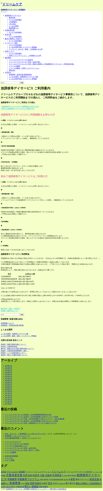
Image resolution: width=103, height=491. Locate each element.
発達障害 (15, 483)
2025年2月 (8, 370)
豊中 (67, 483)
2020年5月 (8, 383)
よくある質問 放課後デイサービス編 (14, 334)
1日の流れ (12, 24)
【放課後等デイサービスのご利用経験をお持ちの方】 (20, 106)
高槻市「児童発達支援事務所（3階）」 (15, 351)
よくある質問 (14, 26)
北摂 (25, 475)
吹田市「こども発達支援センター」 (14, 353)
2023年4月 (8, 374)
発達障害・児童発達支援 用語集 (12, 325)
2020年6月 (8, 380)
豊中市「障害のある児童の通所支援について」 (18, 348)
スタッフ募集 (9, 460)
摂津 (69, 475)
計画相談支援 (61, 483)
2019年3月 (8, 385)
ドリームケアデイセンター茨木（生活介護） (25, 62)
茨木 (50, 483)
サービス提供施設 (15, 20)
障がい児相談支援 (17, 487)
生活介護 (8, 34)
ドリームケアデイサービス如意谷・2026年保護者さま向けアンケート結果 (31, 417)
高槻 (40, 487)
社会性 (23, 483)
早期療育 (12, 479)
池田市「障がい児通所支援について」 (14, 355)
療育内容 (12, 17)
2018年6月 (8, 387)
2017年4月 (8, 399)
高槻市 (45, 487)
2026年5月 (8, 366)
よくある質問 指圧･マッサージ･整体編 (23, 47)
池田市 (46, 479)
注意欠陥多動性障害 (12, 438)
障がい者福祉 (32, 486)
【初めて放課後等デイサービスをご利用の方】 (18, 108)
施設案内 (8, 58)
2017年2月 (8, 404)
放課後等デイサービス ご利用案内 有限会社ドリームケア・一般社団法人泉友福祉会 (36, 489)
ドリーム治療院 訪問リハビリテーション (24, 68)
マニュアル (9, 458)
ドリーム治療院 (14, 66)
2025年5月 (8, 368)
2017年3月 (8, 402)
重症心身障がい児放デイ (14, 39)
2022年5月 (8, 376)
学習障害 (8, 436)
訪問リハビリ (9, 51)
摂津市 (73, 475)
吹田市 (36, 475)
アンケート (29, 472)
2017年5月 (8, 397)
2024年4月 (8, 372)
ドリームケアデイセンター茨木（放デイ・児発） (22, 450)
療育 (73, 479)
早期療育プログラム (28, 479)
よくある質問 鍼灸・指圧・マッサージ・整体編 (18, 336)
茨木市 (55, 483)
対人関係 (64, 475)
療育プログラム (82, 479)
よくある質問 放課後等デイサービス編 (23, 77)
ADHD (3, 472)
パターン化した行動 (97, 472)
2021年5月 (8, 378)
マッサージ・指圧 (11, 43)
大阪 (42, 475)
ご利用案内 (13, 22)
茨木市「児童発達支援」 (10, 346)
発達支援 (94, 479)
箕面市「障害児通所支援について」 (14, 344)
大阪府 (48, 475)
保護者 (3, 475)
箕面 (32, 483)
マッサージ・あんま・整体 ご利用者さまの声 (26, 49)
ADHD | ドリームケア (29, 438)
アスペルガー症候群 (16, 472)
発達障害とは (14, 28)
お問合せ (8, 72)
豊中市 (72, 483)
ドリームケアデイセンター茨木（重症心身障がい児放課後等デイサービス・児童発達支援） (42, 64)
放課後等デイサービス (13, 15)
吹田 (30, 475)
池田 (41, 479)
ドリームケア (58, 471)
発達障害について (7, 323)
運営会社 (12, 70)
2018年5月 (8, 389)
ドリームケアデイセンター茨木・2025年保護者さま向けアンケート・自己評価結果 (34, 419)
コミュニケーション (42, 472)
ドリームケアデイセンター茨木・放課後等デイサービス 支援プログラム (31, 423)
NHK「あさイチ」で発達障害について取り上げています (25, 434)
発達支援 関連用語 (11, 456)
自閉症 (44, 483)
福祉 (27, 483)
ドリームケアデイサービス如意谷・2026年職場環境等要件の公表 (28, 414)
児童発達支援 (9, 30)
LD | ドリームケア (20, 436)
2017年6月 (8, 395)
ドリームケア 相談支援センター (16, 446)
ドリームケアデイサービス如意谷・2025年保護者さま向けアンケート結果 (31, 421)
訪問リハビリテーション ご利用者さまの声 (25, 55)
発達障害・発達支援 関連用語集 (20, 74)
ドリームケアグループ (13, 442)
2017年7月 (8, 393)
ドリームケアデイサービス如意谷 (21, 60)
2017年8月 (8, 391)
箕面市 (38, 483)
